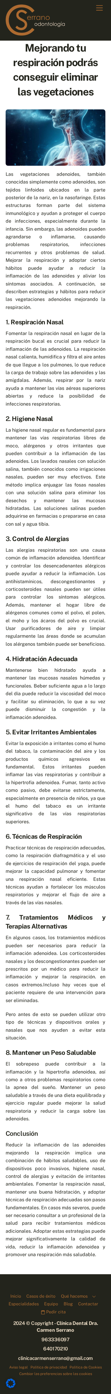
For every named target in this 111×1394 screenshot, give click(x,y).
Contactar (88, 1303)
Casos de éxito (40, 1296)
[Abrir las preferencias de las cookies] (10, 1386)
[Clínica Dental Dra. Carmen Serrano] (35, 33)
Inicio (15, 1296)
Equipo (51, 1303)
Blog (68, 1303)
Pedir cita (55, 1311)
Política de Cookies (86, 1367)
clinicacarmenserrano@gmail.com (55, 1358)
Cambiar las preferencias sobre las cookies (55, 1373)
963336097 (55, 1339)
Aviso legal (18, 1367)
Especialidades (24, 1303)
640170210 (55, 1349)
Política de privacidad (48, 1367)
